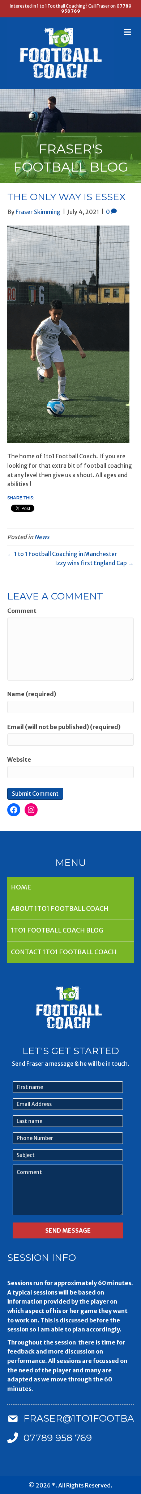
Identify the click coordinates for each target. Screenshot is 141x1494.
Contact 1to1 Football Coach (64, 952)
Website (19, 759)
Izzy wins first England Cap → (94, 563)
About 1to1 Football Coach (59, 908)
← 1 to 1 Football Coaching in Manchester (62, 553)
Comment (22, 610)
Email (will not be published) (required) (63, 727)
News (42, 536)
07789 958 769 (58, 1438)
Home (21, 887)
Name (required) (31, 694)
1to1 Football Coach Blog (57, 930)
